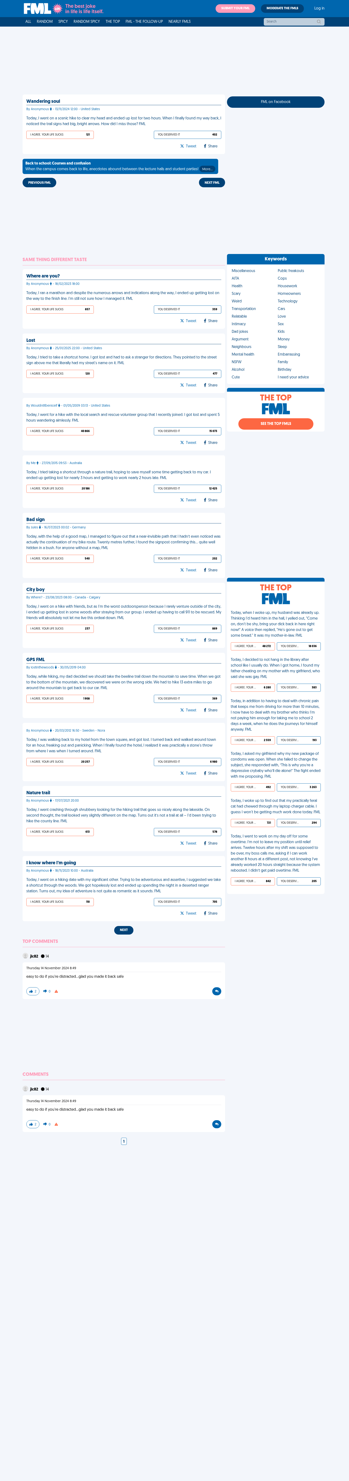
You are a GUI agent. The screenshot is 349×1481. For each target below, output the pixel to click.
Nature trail (38, 793)
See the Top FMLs (276, 424)
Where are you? (43, 276)
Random (45, 22)
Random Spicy (87, 22)
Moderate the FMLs (282, 8)
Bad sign (35, 519)
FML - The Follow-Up (144, 22)
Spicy (63, 22)
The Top (113, 22)
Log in (319, 8)
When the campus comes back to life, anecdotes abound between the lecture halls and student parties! (118, 166)
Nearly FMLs (180, 22)
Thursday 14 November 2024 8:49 (51, 968)
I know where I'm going (51, 863)
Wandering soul (43, 101)
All (28, 22)
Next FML (212, 183)
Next (124, 930)
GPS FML (35, 660)
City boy (35, 590)
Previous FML (39, 183)
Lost (30, 340)
